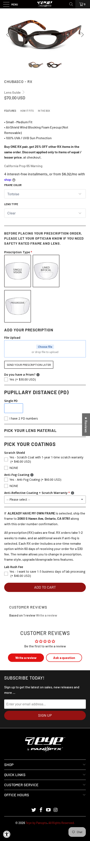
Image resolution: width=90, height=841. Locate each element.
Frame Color (13, 185)
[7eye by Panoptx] (45, 4)
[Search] (71, 4)
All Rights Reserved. (61, 823)
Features (10, 110)
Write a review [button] (26, 658)
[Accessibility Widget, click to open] (7, 834)
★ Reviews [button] (86, 425)
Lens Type (11, 204)
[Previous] (8, 35)
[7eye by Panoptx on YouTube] (48, 810)
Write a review (46, 615)
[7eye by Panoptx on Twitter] (34, 810)
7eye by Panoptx (36, 823)
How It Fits (27, 110)
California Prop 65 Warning (23, 166)
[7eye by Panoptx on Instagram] (56, 810)
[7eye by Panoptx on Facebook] (41, 810)
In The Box (44, 110)
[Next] (82, 35)
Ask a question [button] (64, 658)
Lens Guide (12, 92)
